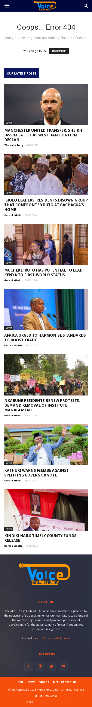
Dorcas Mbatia (13, 345)
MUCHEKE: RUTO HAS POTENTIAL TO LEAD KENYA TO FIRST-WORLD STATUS (43, 272)
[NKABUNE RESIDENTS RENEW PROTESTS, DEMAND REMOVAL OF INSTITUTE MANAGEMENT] (46, 374)
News (9, 123)
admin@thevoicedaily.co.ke (50, 702)
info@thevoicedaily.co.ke (53, 638)
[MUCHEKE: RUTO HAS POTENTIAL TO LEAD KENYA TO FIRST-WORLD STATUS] (46, 244)
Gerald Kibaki (13, 215)
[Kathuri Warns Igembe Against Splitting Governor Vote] (46, 445)
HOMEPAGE (59, 51)
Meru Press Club (65, 682)
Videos (44, 682)
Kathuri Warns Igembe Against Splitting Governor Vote (36, 473)
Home (20, 682)
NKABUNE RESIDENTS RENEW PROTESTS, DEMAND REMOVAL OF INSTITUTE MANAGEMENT (42, 405)
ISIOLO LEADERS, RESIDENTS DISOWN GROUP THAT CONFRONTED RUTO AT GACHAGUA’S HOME (46, 205)
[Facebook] (28, 666)
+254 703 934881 (48, 696)
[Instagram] (40, 666)
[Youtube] (63, 666)
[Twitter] (51, 666)
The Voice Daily (14, 145)
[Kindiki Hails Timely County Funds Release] (46, 510)
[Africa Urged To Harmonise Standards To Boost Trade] (46, 309)
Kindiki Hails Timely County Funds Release (40, 538)
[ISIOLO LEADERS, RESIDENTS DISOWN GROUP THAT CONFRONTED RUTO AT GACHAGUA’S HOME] (46, 174)
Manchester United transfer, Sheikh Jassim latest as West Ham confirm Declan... (43, 135)
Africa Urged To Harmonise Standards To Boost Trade (45, 337)
